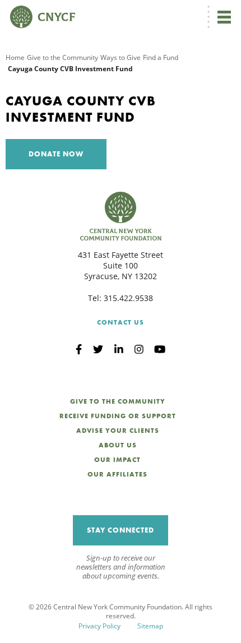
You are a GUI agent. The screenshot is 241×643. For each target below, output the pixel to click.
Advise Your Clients (117, 430)
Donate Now (56, 154)
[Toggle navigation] (224, 17)
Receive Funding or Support (117, 415)
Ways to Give (120, 57)
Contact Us (120, 322)
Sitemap (150, 626)
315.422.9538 (128, 298)
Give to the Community (62, 57)
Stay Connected (120, 530)
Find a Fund (160, 57)
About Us (118, 445)
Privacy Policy (99, 626)
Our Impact (117, 459)
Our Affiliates (117, 474)
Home (15, 57)
